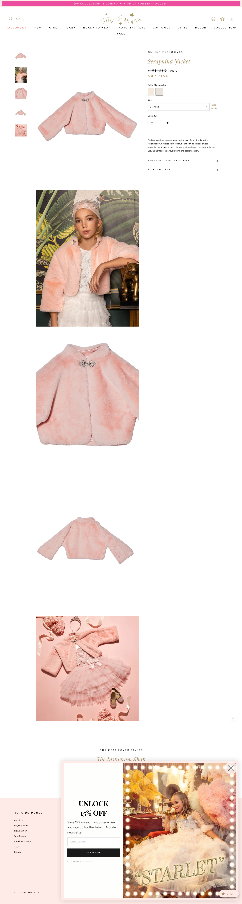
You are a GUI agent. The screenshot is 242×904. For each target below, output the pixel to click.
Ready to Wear (97, 28)
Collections (225, 28)
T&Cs (16, 846)
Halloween (16, 28)
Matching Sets (131, 28)
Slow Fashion (20, 831)
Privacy (17, 852)
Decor (200, 28)
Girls (54, 28)
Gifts (182, 28)
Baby (70, 28)
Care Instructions (22, 841)
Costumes (161, 28)
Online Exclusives (165, 52)
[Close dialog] (231, 768)
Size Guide (214, 107)
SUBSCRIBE (93, 852)
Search (20, 19)
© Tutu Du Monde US (26, 893)
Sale (121, 34)
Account (213, 19)
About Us (18, 820)
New (37, 28)
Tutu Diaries (20, 836)
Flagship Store (21, 825)
